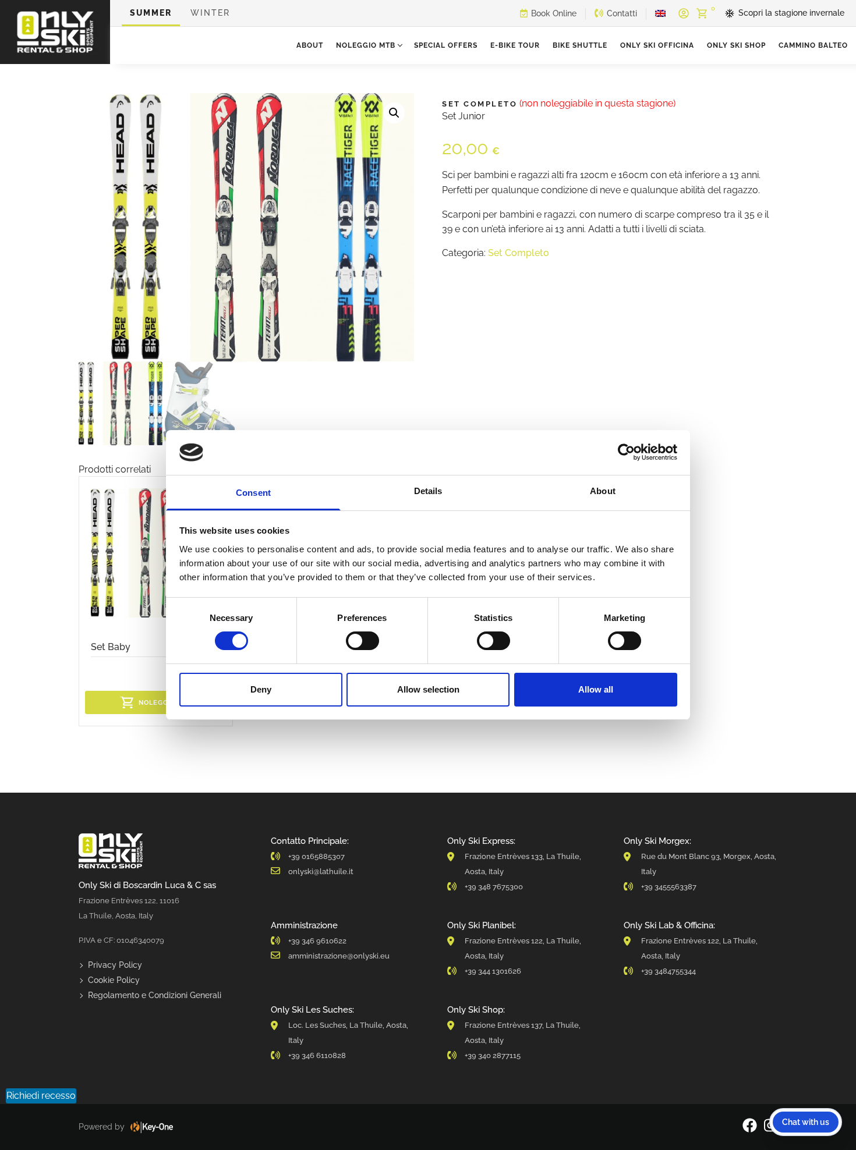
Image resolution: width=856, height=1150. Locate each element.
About (309, 45)
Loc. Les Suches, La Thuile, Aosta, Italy (348, 1033)
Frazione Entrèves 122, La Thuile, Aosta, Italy (523, 948)
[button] (394, 112)
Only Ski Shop (736, 45)
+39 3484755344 (668, 971)
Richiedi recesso (41, 1095)
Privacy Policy (115, 965)
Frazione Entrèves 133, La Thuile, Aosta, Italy (523, 864)
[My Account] (683, 13)
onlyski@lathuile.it (320, 871)
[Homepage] (55, 32)
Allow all (595, 689)
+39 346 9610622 (317, 940)
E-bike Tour (515, 45)
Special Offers (445, 45)
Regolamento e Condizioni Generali (154, 995)
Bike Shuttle (580, 45)
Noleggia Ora (165, 703)
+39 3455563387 (668, 886)
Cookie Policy (114, 980)
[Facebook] (749, 1127)
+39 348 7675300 (494, 886)
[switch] (362, 640)
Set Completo (518, 252)
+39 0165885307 (316, 856)
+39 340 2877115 (493, 1055)
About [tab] (603, 491)
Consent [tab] (253, 493)
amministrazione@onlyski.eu (339, 956)
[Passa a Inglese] (660, 13)
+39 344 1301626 (493, 971)
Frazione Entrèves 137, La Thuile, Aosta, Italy (523, 1033)
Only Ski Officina (657, 45)
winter (210, 12)
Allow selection (428, 689)
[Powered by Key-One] (151, 1127)
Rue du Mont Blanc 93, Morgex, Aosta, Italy (708, 864)
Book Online (553, 13)
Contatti (622, 13)
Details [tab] (428, 491)
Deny (260, 689)
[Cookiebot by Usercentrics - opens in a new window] (626, 452)
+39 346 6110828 (317, 1055)
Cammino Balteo (813, 45)
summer (151, 12)
